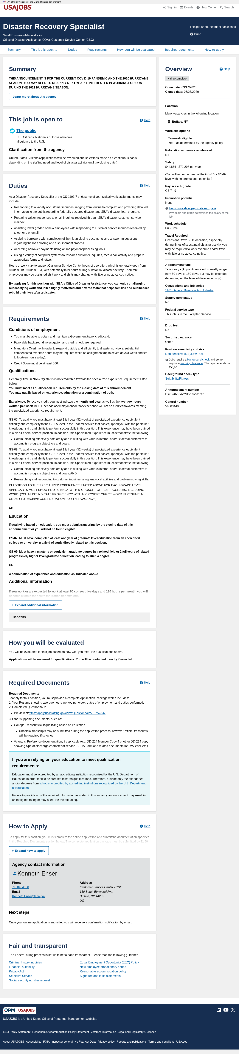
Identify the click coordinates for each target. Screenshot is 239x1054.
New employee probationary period (103, 967)
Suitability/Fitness (177, 378)
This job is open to (44, 49)
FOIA (46, 1041)
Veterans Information (103, 1031)
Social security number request (29, 980)
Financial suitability (22, 967)
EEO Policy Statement (16, 1031)
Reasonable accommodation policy (103, 971)
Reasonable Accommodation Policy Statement (60, 1031)
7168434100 (20, 887)
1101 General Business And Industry (189, 290)
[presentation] (198, 122)
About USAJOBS (13, 1041)
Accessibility (33, 1041)
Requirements (97, 49)
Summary (14, 49)
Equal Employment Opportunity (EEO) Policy (109, 962)
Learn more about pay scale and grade (192, 208)
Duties (72, 49)
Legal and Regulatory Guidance (137, 1031)
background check (198, 359)
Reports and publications (132, 1041)
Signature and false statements (100, 975)
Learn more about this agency (34, 96)
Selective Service (20, 975)
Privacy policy (106, 1041)
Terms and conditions (161, 1041)
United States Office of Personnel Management (54, 1018)
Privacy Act (16, 971)
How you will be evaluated (136, 49)
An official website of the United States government (34, 2)
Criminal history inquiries (25, 962)
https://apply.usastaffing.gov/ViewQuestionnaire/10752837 (67, 713)
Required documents (179, 49)
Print (197, 34)
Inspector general (62, 1041)
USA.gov (181, 1041)
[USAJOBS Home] (18, 8)
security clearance (191, 363)
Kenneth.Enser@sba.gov (28, 896)
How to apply (214, 49)
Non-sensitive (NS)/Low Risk (184, 353)
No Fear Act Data (85, 1041)
